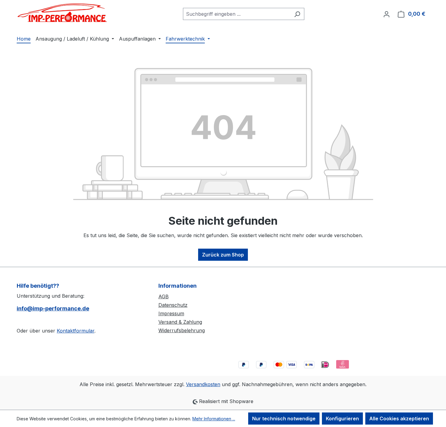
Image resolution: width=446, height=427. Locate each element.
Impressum (171, 313)
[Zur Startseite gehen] (62, 12)
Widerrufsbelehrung (181, 330)
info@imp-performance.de (53, 308)
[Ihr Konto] (386, 14)
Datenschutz (173, 305)
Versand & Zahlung (180, 322)
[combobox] (236, 14)
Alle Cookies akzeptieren (399, 418)
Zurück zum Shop (223, 255)
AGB (163, 296)
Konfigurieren (342, 418)
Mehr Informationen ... (213, 418)
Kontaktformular (75, 331)
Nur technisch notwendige (284, 418)
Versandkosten (203, 384)
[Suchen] (297, 14)
